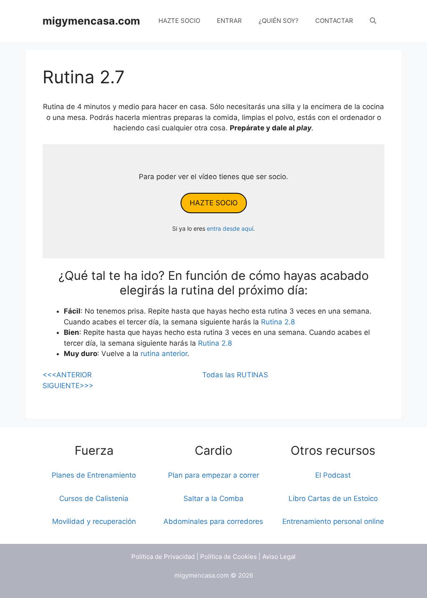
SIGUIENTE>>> (68, 385)
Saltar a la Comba (213, 498)
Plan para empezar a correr (213, 475)
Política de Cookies (228, 557)
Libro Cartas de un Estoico (333, 498)
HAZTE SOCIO (179, 21)
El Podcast (333, 475)
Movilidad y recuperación (94, 521)
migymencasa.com (91, 21)
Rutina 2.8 (278, 322)
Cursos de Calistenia (93, 498)
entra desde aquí (230, 228)
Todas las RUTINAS (235, 375)
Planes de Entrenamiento (94, 475)
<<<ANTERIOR (67, 375)
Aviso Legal (279, 557)
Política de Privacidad (163, 557)
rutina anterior (164, 353)
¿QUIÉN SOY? (279, 21)
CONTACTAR (334, 21)
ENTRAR (229, 21)
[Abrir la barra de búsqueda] (373, 20)
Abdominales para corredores (213, 521)
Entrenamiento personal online (333, 521)
